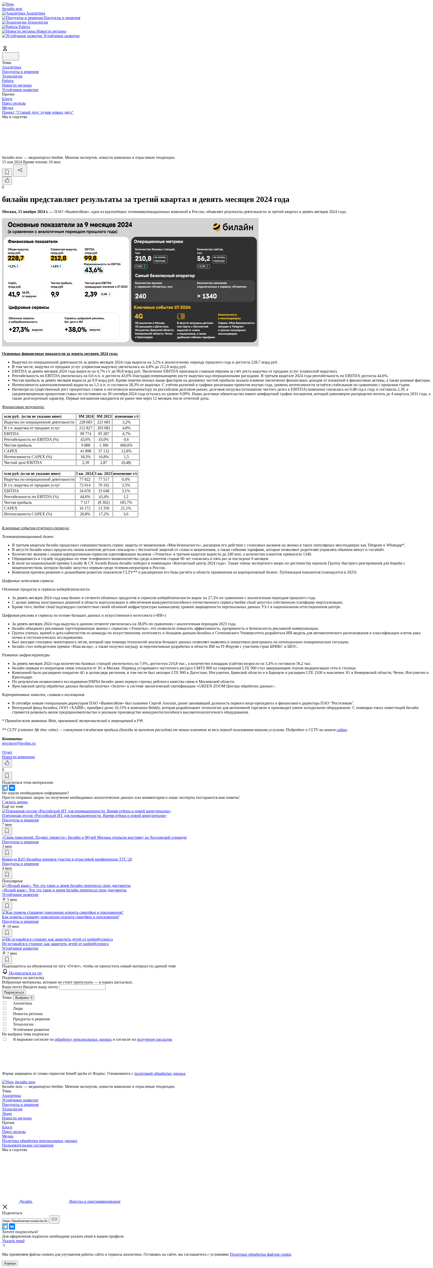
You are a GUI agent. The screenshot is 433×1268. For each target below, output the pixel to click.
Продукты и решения (20, 71)
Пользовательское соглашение (28, 1145)
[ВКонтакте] (12, 788)
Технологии (12, 76)
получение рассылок (154, 1039)
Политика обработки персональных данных (39, 1141)
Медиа (7, 108)
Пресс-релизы (14, 103)
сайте (342, 730)
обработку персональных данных (83, 1039)
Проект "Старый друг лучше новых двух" (38, 112)
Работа (8, 81)
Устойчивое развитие (20, 90)
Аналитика (11, 67)
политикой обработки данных (160, 1073)
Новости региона (17, 85)
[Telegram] (5, 788)
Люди (7, 1113)
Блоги (7, 99)
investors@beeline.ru (19, 743)
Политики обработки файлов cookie (260, 1254)
